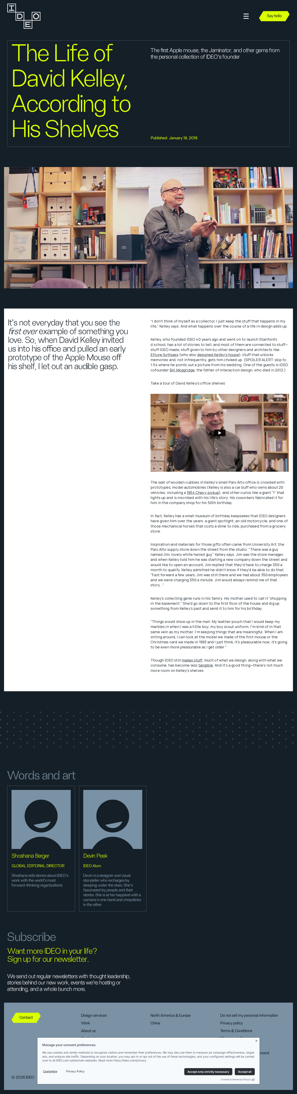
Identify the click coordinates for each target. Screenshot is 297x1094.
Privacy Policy (75, 1071)
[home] (23, 16)
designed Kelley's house (218, 354)
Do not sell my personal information (249, 1016)
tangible (205, 665)
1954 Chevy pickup (203, 492)
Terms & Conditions (236, 1031)
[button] (246, 16)
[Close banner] (257, 1040)
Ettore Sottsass (164, 354)
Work (85, 1023)
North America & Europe (171, 1016)
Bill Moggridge (182, 370)
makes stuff (192, 660)
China (155, 1023)
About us (88, 1031)
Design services (94, 1016)
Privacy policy (231, 1023)
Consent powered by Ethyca (236, 1079)
